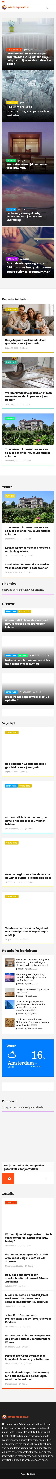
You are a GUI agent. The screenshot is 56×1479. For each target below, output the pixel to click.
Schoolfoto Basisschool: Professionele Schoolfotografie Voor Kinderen (28, 1319)
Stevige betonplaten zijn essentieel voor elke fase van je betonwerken (27, 566)
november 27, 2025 (15, 556)
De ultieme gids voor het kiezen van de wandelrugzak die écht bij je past (28, 876)
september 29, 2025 (15, 1266)
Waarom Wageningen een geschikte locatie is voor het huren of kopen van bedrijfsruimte (31, 1006)
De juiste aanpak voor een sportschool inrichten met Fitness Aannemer (26, 1278)
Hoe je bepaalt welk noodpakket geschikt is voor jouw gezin (25, 341)
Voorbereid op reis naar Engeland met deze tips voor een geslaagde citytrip (26, 931)
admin (20, 969)
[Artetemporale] (15, 7)
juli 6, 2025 (11, 1306)
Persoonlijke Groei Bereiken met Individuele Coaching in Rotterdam (27, 1357)
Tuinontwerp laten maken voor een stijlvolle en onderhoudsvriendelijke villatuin (27, 453)
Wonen (11, 160)
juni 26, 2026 (12, 348)
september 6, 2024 (14, 1364)
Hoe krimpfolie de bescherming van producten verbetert (27, 111)
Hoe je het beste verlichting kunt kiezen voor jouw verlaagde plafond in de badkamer (33, 962)
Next (45, 1178)
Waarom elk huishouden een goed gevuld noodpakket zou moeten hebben (26, 624)
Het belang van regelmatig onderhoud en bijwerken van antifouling (24, 216)
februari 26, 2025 (14, 1327)
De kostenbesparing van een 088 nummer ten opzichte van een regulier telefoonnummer (28, 267)
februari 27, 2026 (14, 404)
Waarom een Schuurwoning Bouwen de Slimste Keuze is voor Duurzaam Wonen (28, 1339)
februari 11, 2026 (14, 461)
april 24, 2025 (13, 940)
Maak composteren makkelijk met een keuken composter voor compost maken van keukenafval (26, 1298)
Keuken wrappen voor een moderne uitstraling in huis (27, 549)
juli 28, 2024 (12, 1384)
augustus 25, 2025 (14, 573)
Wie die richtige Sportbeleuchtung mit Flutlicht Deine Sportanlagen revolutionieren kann (27, 1376)
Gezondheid (14, 50)
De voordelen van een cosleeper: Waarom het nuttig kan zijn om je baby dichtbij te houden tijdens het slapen (28, 59)
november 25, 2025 (43, 612)
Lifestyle (11, 611)
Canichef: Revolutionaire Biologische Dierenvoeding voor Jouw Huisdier (32, 1022)
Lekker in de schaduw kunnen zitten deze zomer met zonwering (27, 662)
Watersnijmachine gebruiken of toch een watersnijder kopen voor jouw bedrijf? (28, 396)
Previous (9, 1178)
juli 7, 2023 (36, 656)
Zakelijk (12, 102)
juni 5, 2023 (26, 692)
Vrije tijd (11, 309)
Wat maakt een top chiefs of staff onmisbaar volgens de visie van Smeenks (26, 1258)
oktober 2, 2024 (13, 1347)
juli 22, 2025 (12, 1286)
